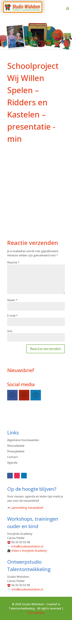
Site (9, 331)
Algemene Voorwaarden (23, 440)
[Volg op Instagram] (17, 475)
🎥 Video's (27, 551)
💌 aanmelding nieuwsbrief (25, 508)
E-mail (12, 315)
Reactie (13, 262)
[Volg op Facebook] (10, 475)
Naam (12, 300)
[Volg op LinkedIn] (24, 475)
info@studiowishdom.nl (27, 546)
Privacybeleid (15, 451)
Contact (12, 457)
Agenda (12, 463)
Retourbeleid (15, 446)
